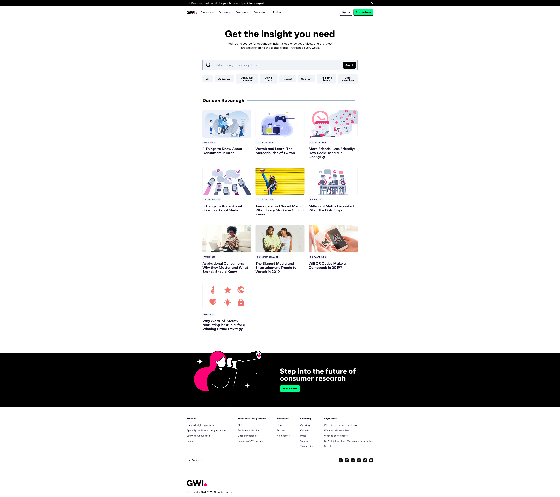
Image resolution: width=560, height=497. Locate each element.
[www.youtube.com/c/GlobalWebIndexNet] (371, 460)
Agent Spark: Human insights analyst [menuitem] (207, 430)
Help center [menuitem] (283, 435)
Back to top (198, 460)
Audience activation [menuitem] (248, 430)
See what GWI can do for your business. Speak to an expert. (228, 3)
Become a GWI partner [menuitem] (250, 440)
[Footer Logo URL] (197, 483)
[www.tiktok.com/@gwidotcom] (365, 460)
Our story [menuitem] (305, 425)
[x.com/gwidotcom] (347, 460)
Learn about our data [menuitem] (198, 435)
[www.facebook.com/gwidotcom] (341, 460)
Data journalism (348, 78)
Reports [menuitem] (281, 430)
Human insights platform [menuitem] (200, 425)
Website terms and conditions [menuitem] (340, 425)
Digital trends (269, 78)
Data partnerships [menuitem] (248, 435)
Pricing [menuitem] (277, 12)
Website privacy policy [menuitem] (336, 430)
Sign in (346, 12)
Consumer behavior (247, 78)
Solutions (241, 12)
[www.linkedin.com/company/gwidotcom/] (353, 460)
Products (206, 12)
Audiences (224, 78)
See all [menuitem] (327, 446)
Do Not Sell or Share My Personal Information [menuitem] (348, 440)
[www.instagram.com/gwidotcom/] (359, 460)
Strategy (306, 78)
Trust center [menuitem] (306, 446)
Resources (259, 12)
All (207, 78)
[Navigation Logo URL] (192, 12)
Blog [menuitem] (279, 425)
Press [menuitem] (303, 435)
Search (349, 65)
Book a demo (363, 12)
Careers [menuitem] (304, 430)
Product (287, 78)
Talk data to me (326, 78)
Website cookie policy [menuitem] (336, 435)
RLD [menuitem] (240, 425)
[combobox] (280, 65)
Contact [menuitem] (304, 440)
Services (223, 12)
